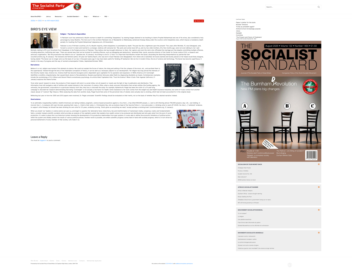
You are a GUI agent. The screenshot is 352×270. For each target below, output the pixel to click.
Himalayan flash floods (244, 168)
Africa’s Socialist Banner (248, 187)
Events (52, 260)
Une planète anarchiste (244, 219)
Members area (72, 260)
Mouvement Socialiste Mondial (250, 210)
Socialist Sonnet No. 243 (245, 174)
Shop (85, 16)
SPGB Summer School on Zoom (247, 180)
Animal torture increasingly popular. (248, 29)
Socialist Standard (73, 16)
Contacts (82, 260)
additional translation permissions (184, 263)
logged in (43, 140)
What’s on (96, 16)
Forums (64, 260)
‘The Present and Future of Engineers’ (249, 37)
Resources (58, 16)
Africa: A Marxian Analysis (245, 190)
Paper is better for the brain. (246, 22)
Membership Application (94, 260)
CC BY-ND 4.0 (169, 263)
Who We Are (34, 260)
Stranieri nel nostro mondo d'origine (248, 245)
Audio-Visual (44, 260)
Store (57, 260)
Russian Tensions (242, 24)
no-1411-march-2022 (52, 21)
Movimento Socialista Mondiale (250, 233)
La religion (241, 216)
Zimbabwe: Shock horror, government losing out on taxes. (254, 199)
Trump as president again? (245, 27)
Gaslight (239, 33)
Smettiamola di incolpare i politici (247, 239)
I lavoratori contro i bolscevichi (246, 236)
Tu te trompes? (242, 213)
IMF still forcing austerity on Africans (248, 202)
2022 (40, 21)
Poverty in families (243, 171)
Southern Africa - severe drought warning (250, 193)
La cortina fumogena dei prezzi (247, 242)
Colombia (239, 35)
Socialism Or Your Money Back (250, 164)
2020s (33, 21)
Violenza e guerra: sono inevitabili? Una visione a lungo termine (256, 248)
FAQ (105, 16)
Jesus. (238, 31)
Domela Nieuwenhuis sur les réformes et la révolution (253, 225)
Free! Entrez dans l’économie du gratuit (249, 222)
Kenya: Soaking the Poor (245, 196)
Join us (48, 16)
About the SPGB (36, 16)
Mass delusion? (242, 177)
